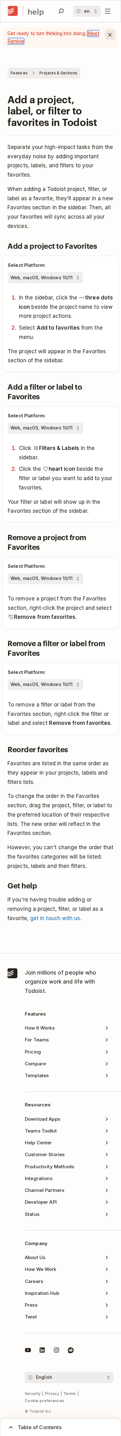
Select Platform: (27, 265)
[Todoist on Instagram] (56, 1351)
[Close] (110, 35)
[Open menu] (107, 11)
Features (19, 73)
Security (33, 1393)
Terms (69, 1393)
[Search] (61, 11)
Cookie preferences (44, 1400)
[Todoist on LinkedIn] (42, 1351)
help (36, 11)
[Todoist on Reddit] (71, 1351)
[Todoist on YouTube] (28, 1351)
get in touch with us (55, 918)
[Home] (13, 11)
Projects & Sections (58, 73)
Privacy (52, 1393)
